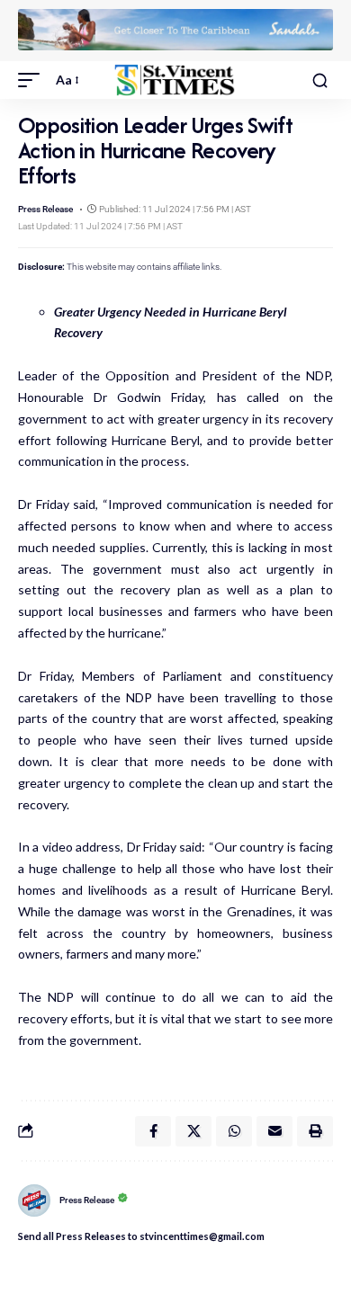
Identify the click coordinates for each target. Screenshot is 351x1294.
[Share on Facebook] (153, 1131)
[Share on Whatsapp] (234, 1131)
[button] (33, 80)
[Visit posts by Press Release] (34, 1200)
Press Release (45, 209)
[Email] (274, 1131)
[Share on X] (194, 1131)
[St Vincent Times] (175, 80)
